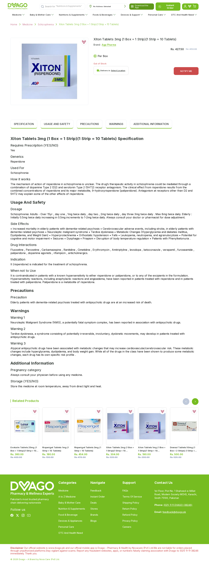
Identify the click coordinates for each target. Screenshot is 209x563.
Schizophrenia (46, 24)
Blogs (93, 520)
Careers (126, 526)
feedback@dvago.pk (174, 512)
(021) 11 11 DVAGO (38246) (178, 505)
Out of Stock (100, 63)
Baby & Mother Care (40, 14)
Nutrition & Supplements (71, 508)
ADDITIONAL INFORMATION (151, 124)
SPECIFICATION (24, 124)
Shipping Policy (130, 502)
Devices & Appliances (70, 520)
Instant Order (170, 6)
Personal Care (155, 14)
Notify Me (186, 71)
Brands (94, 514)
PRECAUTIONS (89, 124)
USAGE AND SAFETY (57, 124)
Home (13, 24)
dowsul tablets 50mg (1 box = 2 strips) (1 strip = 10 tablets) (182, 450)
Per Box (103, 56)
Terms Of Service (132, 496)
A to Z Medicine (67, 496)
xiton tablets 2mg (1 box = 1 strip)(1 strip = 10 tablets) (120, 450)
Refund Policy (129, 514)
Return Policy (129, 508)
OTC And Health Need (182, 14)
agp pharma (109, 44)
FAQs (125, 490)
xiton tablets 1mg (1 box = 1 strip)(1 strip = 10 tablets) (151, 450)
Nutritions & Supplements (72, 14)
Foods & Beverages (103, 14)
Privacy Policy (130, 520)
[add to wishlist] (84, 42)
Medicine (17, 14)
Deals (93, 502)
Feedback (95, 490)
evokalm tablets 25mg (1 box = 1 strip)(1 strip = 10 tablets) (23, 450)
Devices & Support (130, 14)
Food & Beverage (68, 514)
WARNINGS (116, 124)
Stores (94, 508)
